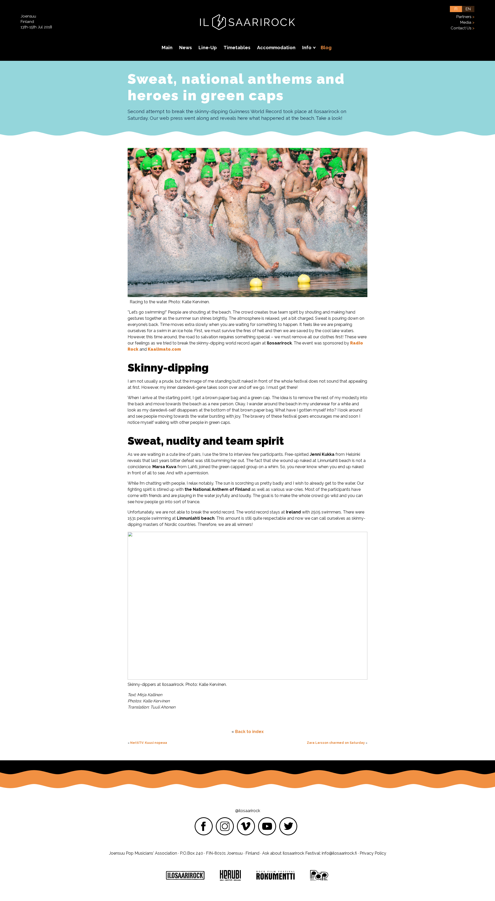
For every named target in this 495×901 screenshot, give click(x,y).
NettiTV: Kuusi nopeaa (148, 743)
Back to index (249, 731)
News (185, 47)
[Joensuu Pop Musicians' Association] (319, 875)
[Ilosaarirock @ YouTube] (267, 826)
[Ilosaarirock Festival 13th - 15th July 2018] (247, 27)
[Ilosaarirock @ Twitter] (288, 826)
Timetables (237, 47)
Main (167, 47)
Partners (463, 16)
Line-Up (208, 47)
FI (456, 9)
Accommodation (276, 47)
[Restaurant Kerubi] (230, 875)
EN (468, 9)
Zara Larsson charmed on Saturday (336, 743)
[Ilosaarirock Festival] (185, 875)
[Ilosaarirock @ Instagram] (225, 826)
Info (307, 47)
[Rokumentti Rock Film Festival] (275, 875)
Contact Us (461, 28)
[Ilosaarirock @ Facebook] (204, 826)
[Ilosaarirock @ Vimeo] (246, 826)
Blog (326, 47)
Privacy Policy (373, 853)
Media (465, 22)
